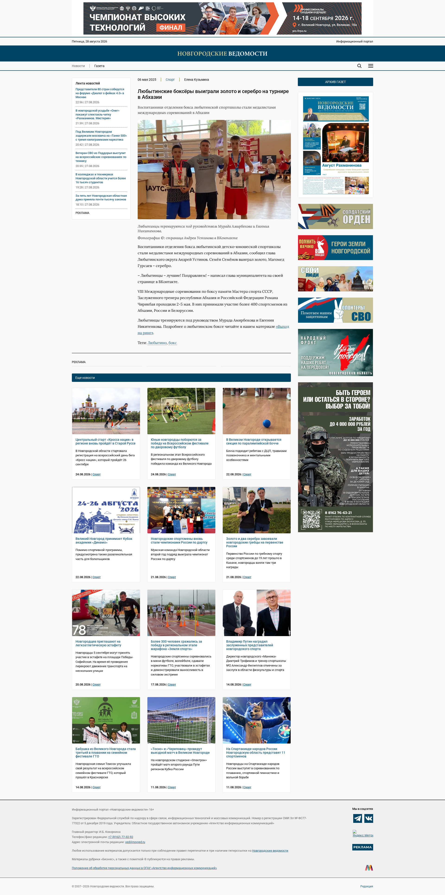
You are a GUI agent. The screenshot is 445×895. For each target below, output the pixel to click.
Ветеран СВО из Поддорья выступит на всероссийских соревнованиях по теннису (101, 157)
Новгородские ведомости (270, 850)
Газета (99, 66)
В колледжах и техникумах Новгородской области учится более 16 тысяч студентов (101, 178)
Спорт (170, 79)
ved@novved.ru (135, 842)
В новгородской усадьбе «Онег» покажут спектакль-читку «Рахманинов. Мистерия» (97, 114)
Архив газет (335, 82)
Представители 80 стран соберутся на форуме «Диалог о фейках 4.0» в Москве (100, 93)
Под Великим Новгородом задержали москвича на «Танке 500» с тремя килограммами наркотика (101, 135)
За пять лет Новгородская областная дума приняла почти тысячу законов (101, 197)
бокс (172, 342)
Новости (78, 66)
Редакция (366, 886)
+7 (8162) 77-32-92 (120, 837)
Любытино (157, 342)
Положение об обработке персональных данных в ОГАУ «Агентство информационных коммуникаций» (144, 868)
